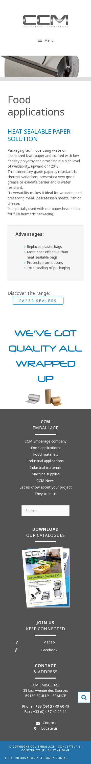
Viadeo (49, 642)
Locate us (49, 728)
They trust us (46, 493)
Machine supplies (46, 474)
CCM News (45, 480)
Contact (49, 722)
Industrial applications (46, 460)
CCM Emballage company (45, 441)
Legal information (20, 758)
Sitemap (46, 758)
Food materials (45, 454)
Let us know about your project (45, 487)
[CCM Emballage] (45, 21)
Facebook (49, 649)
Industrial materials (45, 467)
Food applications (45, 447)
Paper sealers (38, 300)
